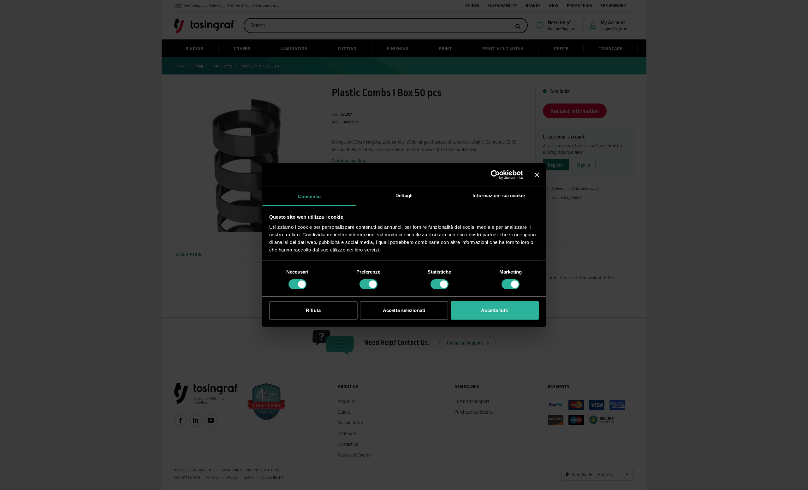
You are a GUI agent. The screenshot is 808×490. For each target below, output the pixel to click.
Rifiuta (313, 310)
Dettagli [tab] (404, 195)
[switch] (368, 284)
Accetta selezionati (404, 310)
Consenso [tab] (309, 196)
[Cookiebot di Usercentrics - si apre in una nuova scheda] (495, 175)
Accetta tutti (494, 310)
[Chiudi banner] (537, 175)
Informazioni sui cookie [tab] (498, 195)
